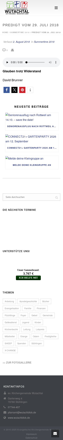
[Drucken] (14, 50)
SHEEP (8, 343)
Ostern (36, 336)
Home (5, 32)
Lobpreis (40, 329)
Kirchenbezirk (11, 329)
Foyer (23, 315)
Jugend (25, 322)
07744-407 (14, 407)
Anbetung (9, 301)
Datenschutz (31, 437)
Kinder (38, 322)
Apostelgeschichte (28, 301)
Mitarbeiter (10, 336)
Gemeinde (48, 315)
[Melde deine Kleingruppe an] (31, 158)
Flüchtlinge (10, 315)
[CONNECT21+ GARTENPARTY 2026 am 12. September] (31, 139)
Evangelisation (12, 308)
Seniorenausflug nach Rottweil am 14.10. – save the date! (32, 126)
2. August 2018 (21, 41)
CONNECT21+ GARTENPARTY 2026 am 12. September (32, 147)
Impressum (31, 434)
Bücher (45, 301)
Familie (27, 308)
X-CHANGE (10, 350)
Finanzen (41, 308)
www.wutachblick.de (19, 417)
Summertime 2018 (20, 32)
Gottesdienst (11, 322)
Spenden (21, 343)
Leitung (26, 329)
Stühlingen (36, 343)
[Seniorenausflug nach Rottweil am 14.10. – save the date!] (31, 117)
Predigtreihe (50, 336)
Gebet (34, 315)
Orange (23, 336)
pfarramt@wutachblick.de (22, 412)
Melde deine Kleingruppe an (32, 165)
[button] (7, 90)
